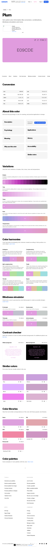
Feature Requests (31, 535)
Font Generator (30, 503)
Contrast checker (41, 76)
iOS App (6, 510)
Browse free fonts (31, 500)
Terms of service (31, 515)
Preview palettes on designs (10, 490)
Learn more (12, 244)
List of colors (30, 480)
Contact (29, 533)
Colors (4, 9)
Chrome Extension (8, 518)
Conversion (4, 76)
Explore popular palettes (10, 483)
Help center (29, 525)
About (10, 76)
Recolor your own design (32, 495)
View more (30, 461)
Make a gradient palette (32, 488)
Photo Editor (29, 490)
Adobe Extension (8, 515)
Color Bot (6, 498)
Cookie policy (30, 520)
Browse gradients (31, 483)
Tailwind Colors (7, 495)
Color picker (7, 493)
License (28, 513)
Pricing (28, 510)
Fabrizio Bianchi (11, 543)
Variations (15, 76)
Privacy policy (30, 518)
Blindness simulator (32, 76)
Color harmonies (22, 76)
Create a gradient (31, 485)
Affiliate (28, 530)
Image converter (31, 493)
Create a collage (31, 498)
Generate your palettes (9, 480)
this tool (4, 337)
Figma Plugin (7, 513)
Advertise (29, 528)
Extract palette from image (10, 485)
